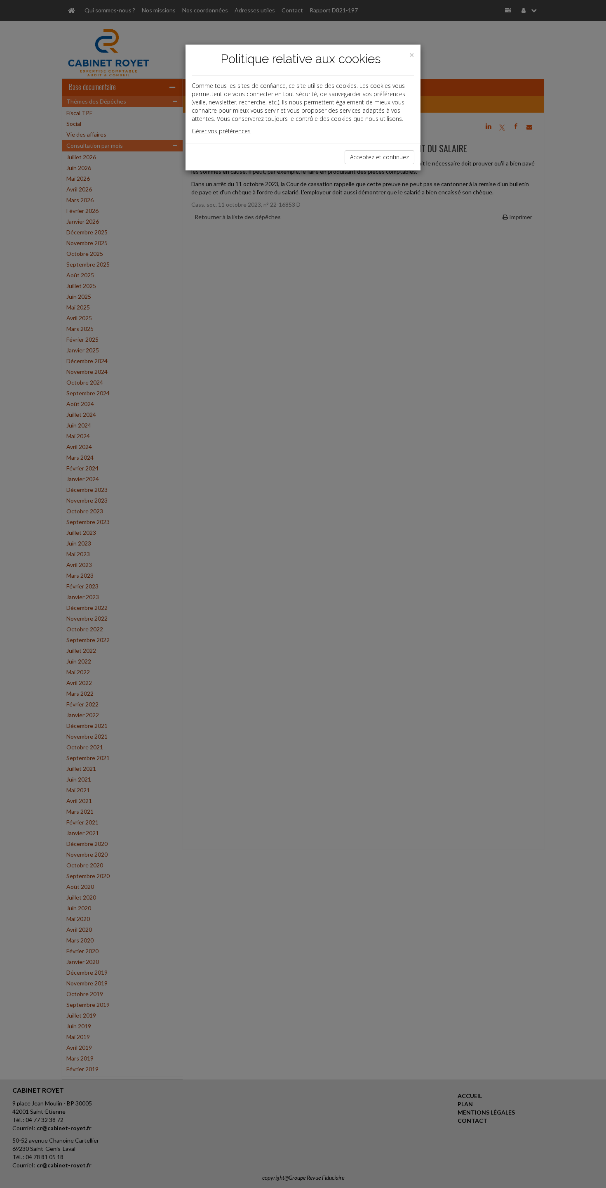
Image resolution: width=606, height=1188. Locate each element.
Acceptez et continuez (379, 157)
